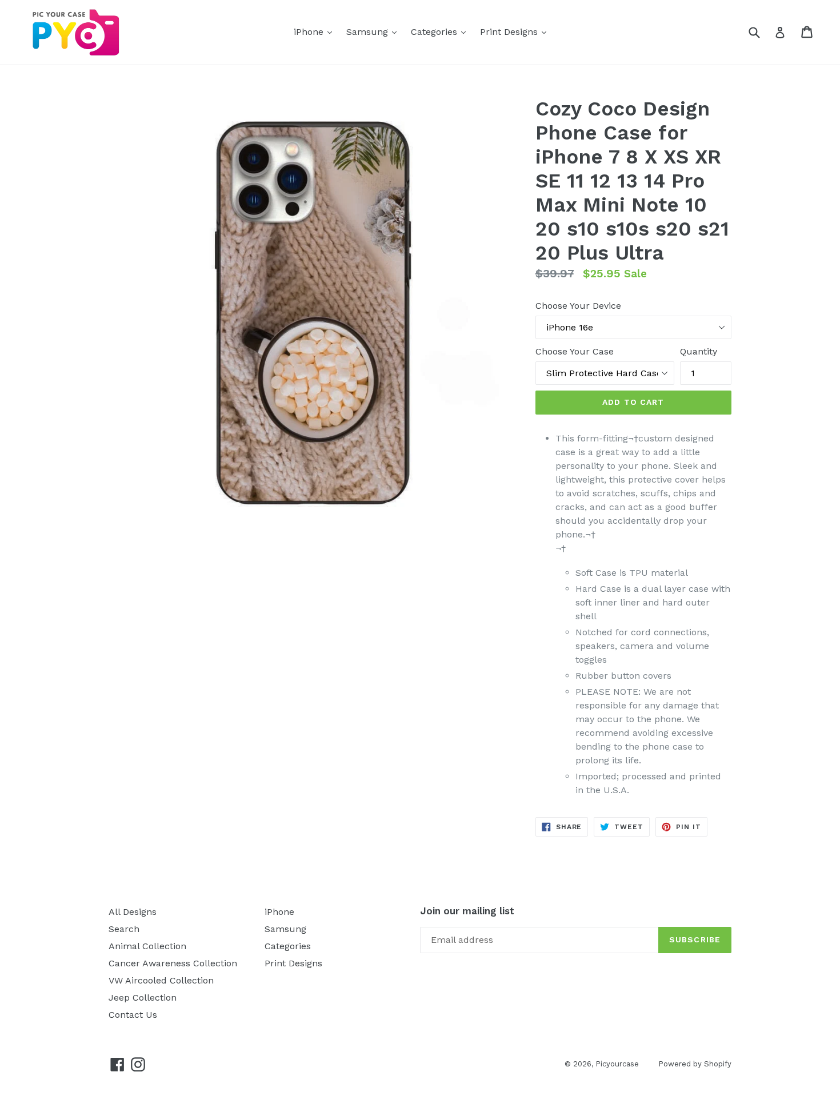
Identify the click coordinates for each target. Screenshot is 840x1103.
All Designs (133, 911)
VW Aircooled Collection (161, 980)
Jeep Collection (143, 997)
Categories (441, 31)
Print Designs (516, 31)
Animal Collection (147, 946)
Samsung (374, 31)
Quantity (698, 351)
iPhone (316, 31)
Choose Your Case (574, 351)
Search (124, 928)
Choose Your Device (578, 305)
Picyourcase (618, 1064)
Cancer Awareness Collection (173, 963)
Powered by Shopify (694, 1064)
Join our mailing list (467, 911)
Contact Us (133, 1014)
